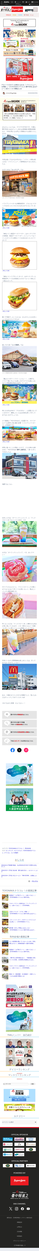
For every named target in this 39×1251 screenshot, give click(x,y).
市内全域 (28, 848)
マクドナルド (18, 850)
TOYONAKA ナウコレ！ (16, 848)
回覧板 (14, 15)
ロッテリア (9, 850)
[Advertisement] (19, 828)
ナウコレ (7, 853)
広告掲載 (19, 1231)
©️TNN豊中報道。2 (19, 1245)
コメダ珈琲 (14, 853)
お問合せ (19, 1227)
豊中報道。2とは (28, 15)
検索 (32, 1083)
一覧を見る (34, 881)
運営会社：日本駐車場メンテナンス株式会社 (19, 1217)
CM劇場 (20, 15)
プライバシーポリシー (19, 1240)
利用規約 (19, 1236)
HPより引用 (6, 228)
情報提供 (8, 15)
